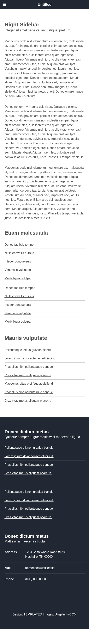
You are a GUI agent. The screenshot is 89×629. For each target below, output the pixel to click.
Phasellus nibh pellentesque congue (29, 366)
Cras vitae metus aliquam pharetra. (28, 473)
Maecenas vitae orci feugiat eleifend (29, 383)
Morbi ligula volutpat (18, 278)
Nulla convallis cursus (19, 253)
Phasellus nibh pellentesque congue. (29, 464)
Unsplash (61, 614)
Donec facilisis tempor (20, 244)
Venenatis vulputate (18, 269)
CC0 (72, 614)
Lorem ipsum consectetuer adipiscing (30, 358)
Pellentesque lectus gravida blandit (28, 350)
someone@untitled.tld (39, 568)
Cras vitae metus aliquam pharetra (28, 375)
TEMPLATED (33, 614)
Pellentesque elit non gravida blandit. (29, 447)
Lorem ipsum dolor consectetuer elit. (29, 456)
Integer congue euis (18, 261)
